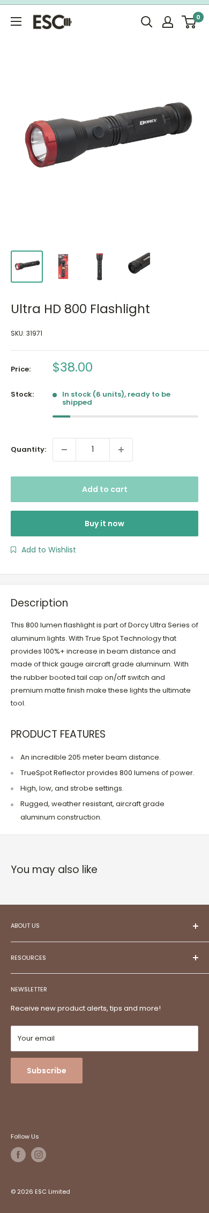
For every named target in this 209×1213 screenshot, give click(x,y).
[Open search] (147, 22)
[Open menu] (16, 21)
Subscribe (46, 1070)
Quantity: (28, 449)
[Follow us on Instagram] (38, 1154)
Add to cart (105, 489)
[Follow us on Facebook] (18, 1154)
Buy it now (104, 523)
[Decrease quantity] (64, 449)
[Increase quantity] (121, 449)
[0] (189, 22)
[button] (43, 549)
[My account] (167, 22)
